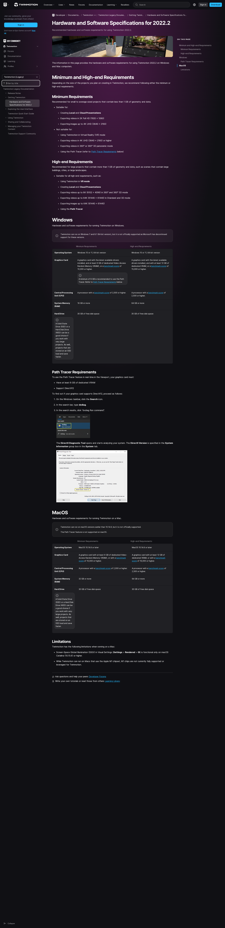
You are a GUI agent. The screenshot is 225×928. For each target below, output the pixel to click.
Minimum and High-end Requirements (195, 45)
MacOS (182, 65)
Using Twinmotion (15, 118)
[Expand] (6, 93)
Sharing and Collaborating (19, 122)
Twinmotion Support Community (22, 134)
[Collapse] (6, 97)
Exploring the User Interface (20, 109)
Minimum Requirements (191, 49)
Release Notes (14, 93)
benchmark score (111, 266)
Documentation (74, 15)
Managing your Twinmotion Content (19, 127)
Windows (183, 57)
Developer (60, 15)
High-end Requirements (191, 53)
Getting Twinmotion (16, 97)
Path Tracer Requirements (103, 151)
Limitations (185, 69)
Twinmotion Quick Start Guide (21, 113)
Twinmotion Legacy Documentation (18, 89)
